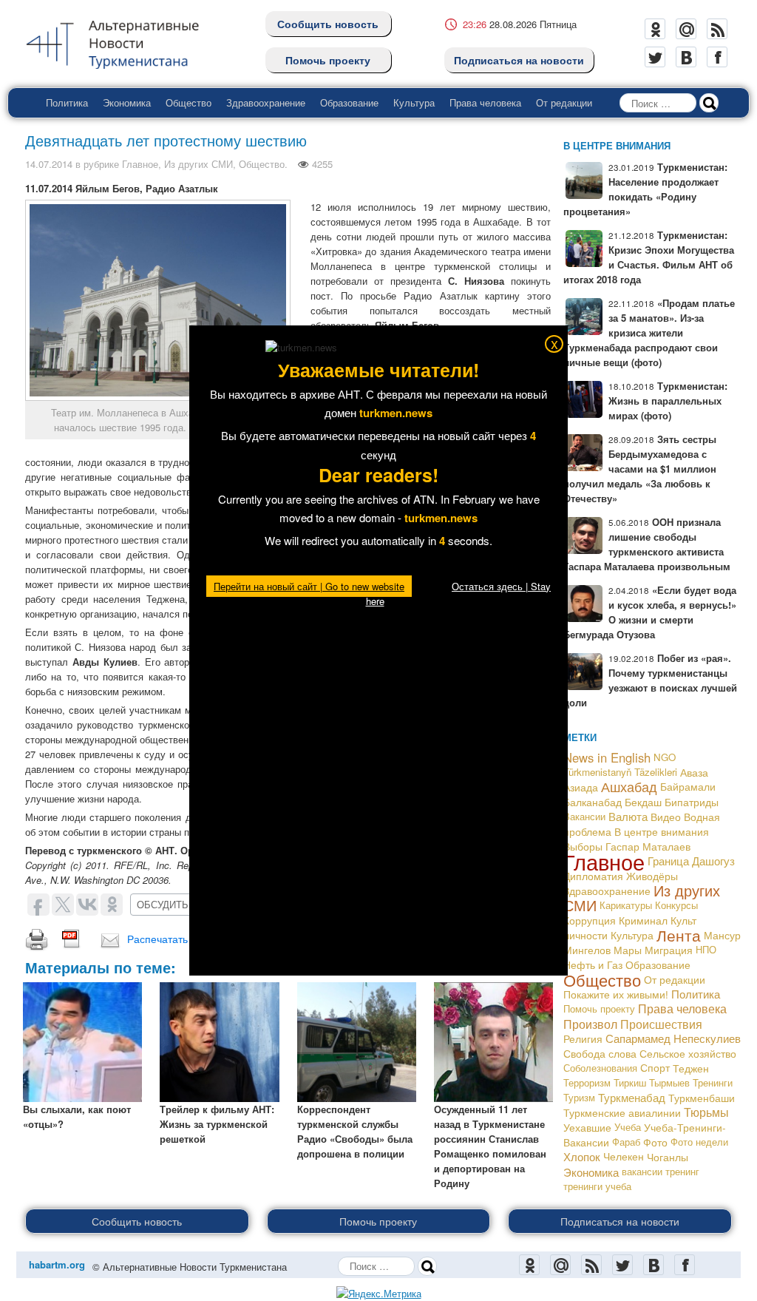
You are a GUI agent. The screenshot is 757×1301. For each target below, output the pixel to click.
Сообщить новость (327, 23)
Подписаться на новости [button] (619, 1221)
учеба (618, 1186)
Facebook (717, 57)
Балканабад (592, 801)
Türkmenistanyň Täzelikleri (620, 772)
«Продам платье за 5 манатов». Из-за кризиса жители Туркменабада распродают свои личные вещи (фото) (649, 332)
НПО (706, 949)
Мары (628, 949)
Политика (67, 102)
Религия (582, 1038)
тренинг (682, 1171)
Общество (188, 102)
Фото (655, 1142)
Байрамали (688, 787)
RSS (717, 28)
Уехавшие (587, 1127)
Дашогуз (713, 860)
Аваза (694, 772)
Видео (666, 816)
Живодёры (652, 875)
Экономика (127, 102)
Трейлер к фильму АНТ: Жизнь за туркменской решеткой (217, 1124)
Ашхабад (629, 786)
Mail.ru (686, 28)
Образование (349, 102)
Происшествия (661, 1024)
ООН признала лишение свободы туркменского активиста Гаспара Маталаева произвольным (646, 544)
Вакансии (584, 816)
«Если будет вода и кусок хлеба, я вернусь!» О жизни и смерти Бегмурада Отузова (649, 612)
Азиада (580, 787)
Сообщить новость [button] (137, 1221)
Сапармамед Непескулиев (673, 1038)
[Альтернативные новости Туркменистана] (124, 42)
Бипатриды (692, 801)
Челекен (623, 1156)
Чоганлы (667, 1156)
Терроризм (587, 1082)
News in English (607, 757)
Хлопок (581, 1156)
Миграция (669, 949)
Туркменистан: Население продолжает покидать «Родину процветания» (645, 189)
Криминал (643, 920)
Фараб (626, 1142)
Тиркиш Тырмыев (652, 1082)
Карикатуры (626, 905)
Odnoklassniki (655, 28)
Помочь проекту (327, 60)
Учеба (627, 1127)
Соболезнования (600, 1068)
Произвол (590, 1024)
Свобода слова (600, 1053)
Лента (678, 935)
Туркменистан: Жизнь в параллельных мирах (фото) (667, 400)
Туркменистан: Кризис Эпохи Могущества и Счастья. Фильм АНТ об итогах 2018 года (648, 257)
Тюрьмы (706, 1112)
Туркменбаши (701, 1097)
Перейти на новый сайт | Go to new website (309, 586)
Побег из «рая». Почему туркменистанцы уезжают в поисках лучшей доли (650, 680)
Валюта (628, 816)
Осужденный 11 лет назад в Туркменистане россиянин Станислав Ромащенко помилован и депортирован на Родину (490, 1146)
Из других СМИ (198, 164)
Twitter (655, 57)
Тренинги (713, 1082)
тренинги (582, 1186)
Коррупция (589, 920)
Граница (668, 860)
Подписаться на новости (519, 60)
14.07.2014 (48, 164)
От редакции (564, 102)
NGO (665, 757)
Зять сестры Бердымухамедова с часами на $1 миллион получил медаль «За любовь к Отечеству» (639, 468)
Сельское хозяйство (687, 1053)
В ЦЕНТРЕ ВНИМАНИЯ (617, 145)
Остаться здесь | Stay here (458, 593)
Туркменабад (631, 1097)
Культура (414, 102)
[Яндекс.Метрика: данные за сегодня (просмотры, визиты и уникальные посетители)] (378, 1293)
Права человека (485, 102)
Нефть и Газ (592, 964)
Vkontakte (686, 57)
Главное (140, 164)
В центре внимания (661, 831)
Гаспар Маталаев (647, 846)
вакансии (642, 1171)
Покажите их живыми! (615, 994)
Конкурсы (676, 905)
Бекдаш (643, 801)
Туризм (579, 1097)
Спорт (655, 1068)
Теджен (691, 1068)
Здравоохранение (265, 102)
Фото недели (699, 1142)
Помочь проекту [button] (378, 1221)
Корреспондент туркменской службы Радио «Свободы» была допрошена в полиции (355, 1131)
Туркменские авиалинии (622, 1112)
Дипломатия (593, 875)
